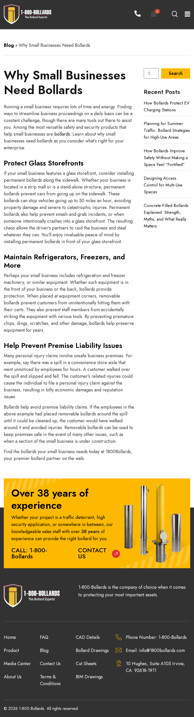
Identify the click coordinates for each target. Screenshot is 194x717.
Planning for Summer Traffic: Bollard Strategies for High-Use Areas (167, 130)
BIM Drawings (89, 676)
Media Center (17, 663)
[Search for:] (151, 73)
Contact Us (92, 553)
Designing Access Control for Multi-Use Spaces (163, 185)
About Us (12, 676)
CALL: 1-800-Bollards (29, 553)
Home (10, 637)
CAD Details (88, 637)
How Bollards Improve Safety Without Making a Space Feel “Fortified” (166, 157)
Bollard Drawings (92, 650)
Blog (9, 45)
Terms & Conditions (50, 680)
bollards (62, 134)
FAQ (44, 637)
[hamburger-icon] (184, 14)
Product (11, 650)
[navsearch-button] (174, 14)
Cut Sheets (86, 663)
